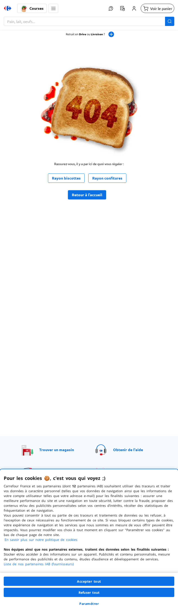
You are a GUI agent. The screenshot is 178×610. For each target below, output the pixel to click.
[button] (53, 8)
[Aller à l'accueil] (8, 8)
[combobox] (89, 21)
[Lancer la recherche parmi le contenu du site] (169, 21)
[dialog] (89, 539)
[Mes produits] (122, 8)
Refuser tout (89, 592)
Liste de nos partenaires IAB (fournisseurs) (39, 564)
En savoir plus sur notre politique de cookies (41, 539)
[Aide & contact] (111, 8)
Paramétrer (89, 603)
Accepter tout (89, 581)
